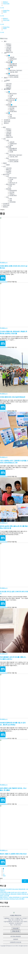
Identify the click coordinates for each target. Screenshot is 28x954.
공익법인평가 (13, 195)
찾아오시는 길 (13, 182)
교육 (7, 140)
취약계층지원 (13, 148)
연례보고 (11, 193)
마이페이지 (6, 203)
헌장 (10, 186)
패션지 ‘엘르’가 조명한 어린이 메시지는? (13, 854)
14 (3, 874)
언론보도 (8, 173)
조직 (7, 197)
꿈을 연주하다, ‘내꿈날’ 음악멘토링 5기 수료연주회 (14, 897)
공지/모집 (9, 168)
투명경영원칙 (13, 190)
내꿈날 (11, 145)
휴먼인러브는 (13, 177)
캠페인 (5, 163)
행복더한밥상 (13, 150)
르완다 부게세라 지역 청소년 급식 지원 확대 (12, 899)
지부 (10, 200)
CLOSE (2, 7)
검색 (1, 878)
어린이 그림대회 (13, 161)
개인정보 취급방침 (15, 936)
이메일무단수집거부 (15, 942)
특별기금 (8, 135)
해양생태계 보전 (13, 159)
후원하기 (5, 2)
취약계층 (8, 146)
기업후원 (8, 130)
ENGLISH (15, 928)
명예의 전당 (9, 137)
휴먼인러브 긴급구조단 (15, 155)
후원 (4, 127)
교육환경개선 (13, 143)
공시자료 (11, 192)
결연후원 (8, 133)
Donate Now (6, 10)
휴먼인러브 (6, 174)
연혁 (10, 181)
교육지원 (11, 142)
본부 (10, 198)
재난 (7, 153)
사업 (4, 138)
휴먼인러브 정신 (10, 184)
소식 (4, 166)
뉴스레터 (8, 171)
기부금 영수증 (15, 931)
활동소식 (8, 169)
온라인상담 (6, 3)
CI (10, 187)
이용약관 (15, 939)
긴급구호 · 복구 (13, 156)
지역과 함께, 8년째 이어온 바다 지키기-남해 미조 (13, 892)
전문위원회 (12, 202)
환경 (7, 158)
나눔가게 (8, 132)
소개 (7, 176)
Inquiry (5, 11)
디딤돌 (11, 151)
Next (4, 875)
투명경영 (8, 189)
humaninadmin (3, 281)
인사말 (11, 179)
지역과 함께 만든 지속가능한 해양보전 (12, 397)
